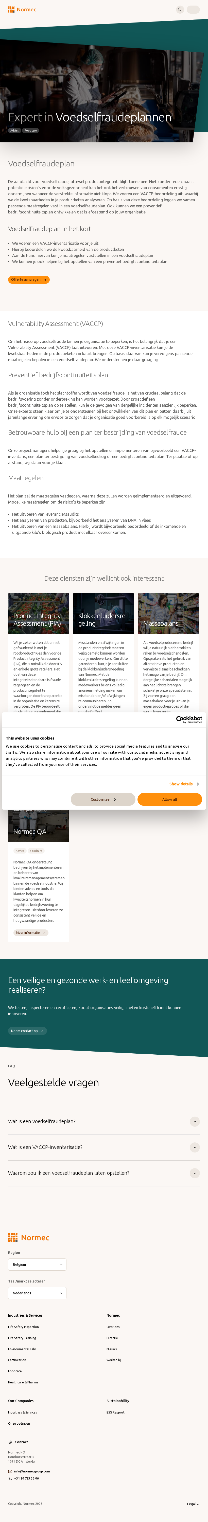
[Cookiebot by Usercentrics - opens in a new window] (180, 720)
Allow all (169, 799)
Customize (100, 799)
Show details (181, 784)
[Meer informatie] (38, 671)
